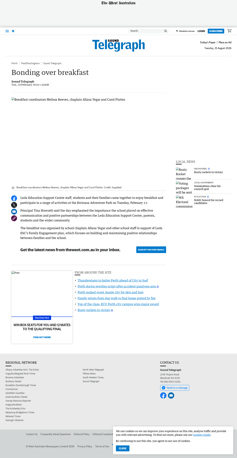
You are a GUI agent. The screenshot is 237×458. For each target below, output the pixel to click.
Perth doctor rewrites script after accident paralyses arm (117, 286)
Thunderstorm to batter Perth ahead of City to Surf (113, 280)
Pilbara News (89, 373)
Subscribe (216, 31)
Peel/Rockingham (30, 63)
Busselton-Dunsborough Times (21, 385)
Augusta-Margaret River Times (20, 373)
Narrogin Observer (15, 420)
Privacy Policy (84, 446)
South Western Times (93, 377)
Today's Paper (208, 42)
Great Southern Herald (16, 396)
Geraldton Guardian (15, 393)
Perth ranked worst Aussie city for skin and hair (110, 292)
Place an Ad (225, 42)
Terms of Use (102, 446)
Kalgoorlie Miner (14, 404)
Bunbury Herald (13, 381)
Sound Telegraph (52, 63)
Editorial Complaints (103, 434)
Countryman (12, 389)
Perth (14, 63)
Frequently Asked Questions (56, 434)
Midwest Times (13, 416)
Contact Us (32, 434)
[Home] (13, 31)
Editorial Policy (82, 434)
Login (201, 31)
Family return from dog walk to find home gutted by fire (117, 298)
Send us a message (177, 387)
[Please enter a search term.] (165, 31)
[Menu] (7, 31)
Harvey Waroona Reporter (18, 400)
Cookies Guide (202, 434)
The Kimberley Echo (15, 408)
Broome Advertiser (15, 377)
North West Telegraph (93, 369)
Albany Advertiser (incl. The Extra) (22, 369)
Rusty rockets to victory (94, 310)
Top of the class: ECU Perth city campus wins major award (118, 304)
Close (122, 448)
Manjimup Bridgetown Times (20, 412)
